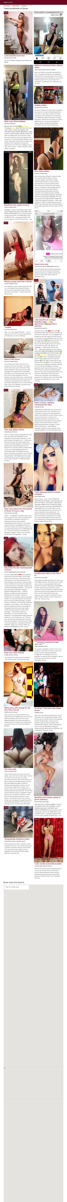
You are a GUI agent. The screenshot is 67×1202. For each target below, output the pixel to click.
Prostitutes (7, 5)
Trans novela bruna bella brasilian (48, 864)
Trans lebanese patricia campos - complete (48, 493)
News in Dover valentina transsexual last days (44, 404)
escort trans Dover (12, 359)
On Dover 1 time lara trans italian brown (48, 709)
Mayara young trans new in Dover (18, 281)
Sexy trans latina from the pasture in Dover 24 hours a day (18, 510)
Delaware (24, 5)
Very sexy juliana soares (14, 430)
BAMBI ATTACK (8, 2)
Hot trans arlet (10, 769)
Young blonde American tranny (16, 839)
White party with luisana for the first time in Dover (17, 709)
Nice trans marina (42, 171)
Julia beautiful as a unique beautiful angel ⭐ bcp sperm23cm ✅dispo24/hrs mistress (46, 323)
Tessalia (7, 327)
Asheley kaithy (41, 105)
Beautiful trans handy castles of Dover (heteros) (47, 798)
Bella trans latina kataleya (14, 121)
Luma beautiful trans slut (14, 56)
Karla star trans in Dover (14, 653)
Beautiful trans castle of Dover (16, 205)
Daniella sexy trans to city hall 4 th (48, 574)
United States (16, 5)
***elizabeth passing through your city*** (47, 643)
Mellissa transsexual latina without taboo (49, 66)
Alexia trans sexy (41, 264)
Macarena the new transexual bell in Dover (18, 569)
